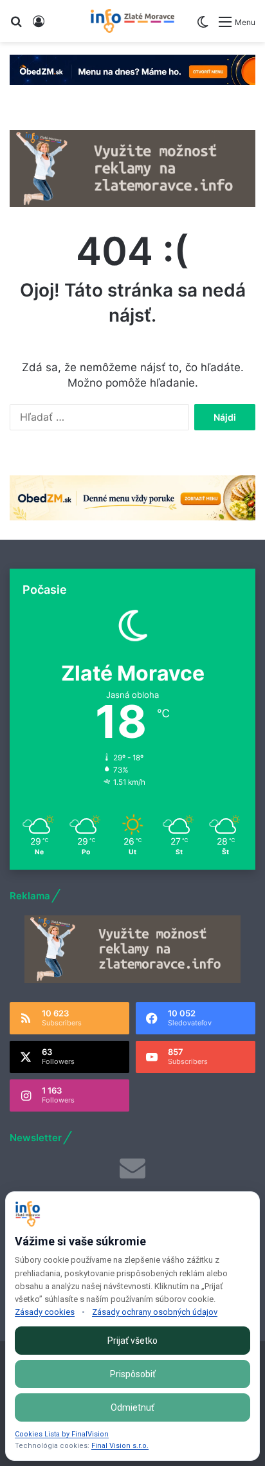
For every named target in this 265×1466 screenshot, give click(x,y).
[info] (132, 21)
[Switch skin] (202, 26)
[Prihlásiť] (38, 26)
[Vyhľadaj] (16, 26)
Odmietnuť (132, 1407)
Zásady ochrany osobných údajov (154, 1312)
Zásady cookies (45, 1312)
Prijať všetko (132, 1340)
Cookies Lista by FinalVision (62, 1434)
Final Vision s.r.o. (120, 1446)
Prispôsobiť (133, 1374)
